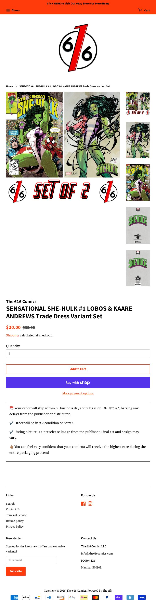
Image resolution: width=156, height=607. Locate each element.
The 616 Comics (76, 590)
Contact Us (13, 509)
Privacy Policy (15, 526)
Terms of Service (16, 515)
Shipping (12, 335)
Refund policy (15, 521)
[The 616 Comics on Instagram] (90, 504)
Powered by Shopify (100, 590)
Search (10, 503)
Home (9, 86)
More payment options (78, 393)
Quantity (13, 346)
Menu (15, 10)
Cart (147, 11)
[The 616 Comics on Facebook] (83, 504)
